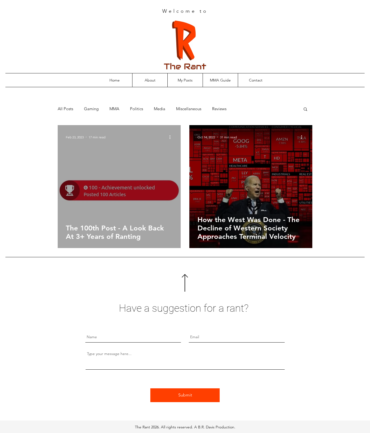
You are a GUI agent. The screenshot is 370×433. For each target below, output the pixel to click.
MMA (114, 108)
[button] (305, 109)
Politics (136, 108)
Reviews (219, 108)
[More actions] (171, 137)
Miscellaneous (188, 108)
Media (159, 108)
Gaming (91, 108)
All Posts (65, 108)
